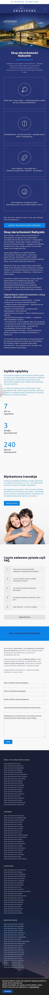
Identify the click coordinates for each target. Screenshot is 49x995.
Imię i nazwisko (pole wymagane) (16, 683)
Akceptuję (7, 991)
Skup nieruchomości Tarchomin (14, 878)
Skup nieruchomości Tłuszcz (13, 958)
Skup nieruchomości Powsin (13, 830)
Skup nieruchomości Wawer (13, 893)
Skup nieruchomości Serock (13, 956)
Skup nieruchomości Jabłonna (14, 926)
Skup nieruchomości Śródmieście (15, 876)
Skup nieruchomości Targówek (14, 880)
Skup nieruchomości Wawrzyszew (15, 895)
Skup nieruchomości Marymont (14, 798)
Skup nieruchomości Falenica (13, 781)
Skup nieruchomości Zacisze (13, 908)
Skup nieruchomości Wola (12, 906)
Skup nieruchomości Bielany (13, 770)
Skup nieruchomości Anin (12, 763)
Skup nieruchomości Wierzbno (14, 900)
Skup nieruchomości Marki (12, 939)
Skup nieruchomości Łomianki (14, 935)
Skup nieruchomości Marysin (13, 800)
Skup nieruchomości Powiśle (13, 828)
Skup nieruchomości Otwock (13, 945)
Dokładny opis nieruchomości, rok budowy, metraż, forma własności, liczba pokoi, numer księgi (22, 717)
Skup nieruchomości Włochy (13, 904)
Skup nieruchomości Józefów (13, 928)
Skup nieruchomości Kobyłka (13, 930)
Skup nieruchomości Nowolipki (14, 820)
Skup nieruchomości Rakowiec (14, 841)
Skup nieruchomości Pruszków (14, 952)
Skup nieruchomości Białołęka (14, 768)
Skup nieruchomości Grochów (14, 787)
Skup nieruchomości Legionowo (14, 932)
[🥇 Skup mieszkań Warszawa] (24, 8)
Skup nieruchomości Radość (13, 839)
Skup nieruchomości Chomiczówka (15, 774)
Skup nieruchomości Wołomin (14, 960)
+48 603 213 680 (33, 1)
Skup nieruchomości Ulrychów (14, 885)
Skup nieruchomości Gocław (13, 783)
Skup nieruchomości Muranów (14, 815)
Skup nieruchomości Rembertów (14, 843)
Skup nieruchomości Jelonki (13, 789)
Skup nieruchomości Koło (12, 796)
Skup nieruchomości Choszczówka (15, 776)
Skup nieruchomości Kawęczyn (14, 794)
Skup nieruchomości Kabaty (13, 791)
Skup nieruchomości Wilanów (13, 902)
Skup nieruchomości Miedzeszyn (14, 802)
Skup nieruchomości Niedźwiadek (15, 818)
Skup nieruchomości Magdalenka (15, 937)
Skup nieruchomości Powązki (13, 826)
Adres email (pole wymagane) (15, 691)
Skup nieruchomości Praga (13, 833)
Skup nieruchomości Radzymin (14, 954)
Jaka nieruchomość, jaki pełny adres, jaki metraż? (22, 707)
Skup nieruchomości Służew (13, 852)
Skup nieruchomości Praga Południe (16, 835)
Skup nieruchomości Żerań (12, 911)
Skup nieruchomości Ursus (12, 887)
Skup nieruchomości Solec (12, 856)
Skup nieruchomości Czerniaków (14, 778)
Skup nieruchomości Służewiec (14, 854)
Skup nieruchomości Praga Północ (15, 837)
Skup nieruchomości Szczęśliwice (15, 874)
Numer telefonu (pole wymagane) (16, 699)
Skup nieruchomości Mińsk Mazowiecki (17, 941)
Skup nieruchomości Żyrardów (14, 967)
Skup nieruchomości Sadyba (13, 846)
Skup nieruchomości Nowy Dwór (14, 943)
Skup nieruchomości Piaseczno (14, 950)
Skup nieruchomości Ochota (13, 822)
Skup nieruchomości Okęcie (13, 824)
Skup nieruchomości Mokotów (14, 804)
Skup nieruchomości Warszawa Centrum (17, 891)
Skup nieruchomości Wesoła (13, 898)
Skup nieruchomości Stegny (13, 872)
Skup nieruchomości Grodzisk (14, 924)
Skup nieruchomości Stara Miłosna (15, 858)
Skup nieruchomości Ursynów (13, 889)
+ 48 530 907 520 (18, 1)
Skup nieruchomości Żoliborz (13, 913)
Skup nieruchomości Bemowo (13, 766)
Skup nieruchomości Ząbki (12, 963)
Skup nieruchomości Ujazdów (13, 883)
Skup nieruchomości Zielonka (13, 965)
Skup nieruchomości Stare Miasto (15, 870)
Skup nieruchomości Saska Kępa (14, 848)
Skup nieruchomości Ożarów (13, 948)
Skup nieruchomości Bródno (13, 772)
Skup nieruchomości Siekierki (13, 850)
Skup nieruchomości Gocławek (14, 785)
